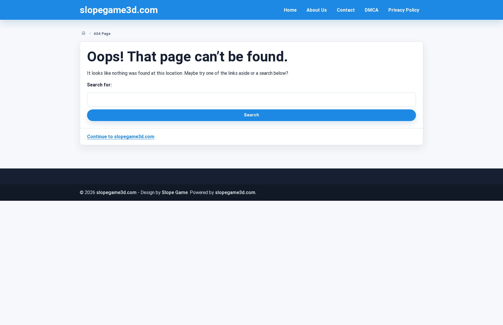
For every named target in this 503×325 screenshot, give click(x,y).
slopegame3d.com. (235, 192)
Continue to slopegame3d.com (120, 136)
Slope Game (175, 192)
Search (251, 115)
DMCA (371, 10)
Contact (346, 10)
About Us (317, 10)
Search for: (99, 85)
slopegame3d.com (119, 9)
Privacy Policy (403, 10)
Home (290, 10)
